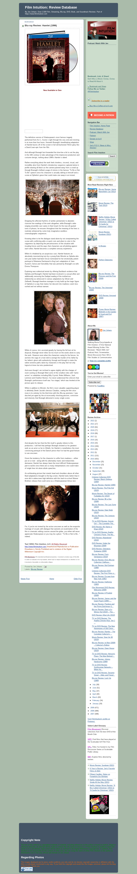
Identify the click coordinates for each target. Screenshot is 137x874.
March (95, 697)
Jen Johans (107, 330)
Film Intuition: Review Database (51, 7)
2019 (92, 430)
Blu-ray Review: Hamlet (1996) (41, 25)
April (94, 694)
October (95, 468)
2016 (92, 440)
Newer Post (25, 579)
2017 (92, 437)
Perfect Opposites (106, 260)
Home (52, 579)
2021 (92, 424)
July (94, 685)
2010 (92, 459)
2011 (92, 456)
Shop (92, 142)
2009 (92, 708)
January (95, 704)
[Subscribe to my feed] (89, 101)
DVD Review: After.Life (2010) (103, 615)
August (95, 474)
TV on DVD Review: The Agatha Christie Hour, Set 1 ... (103, 620)
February (96, 700)
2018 (92, 433)
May (94, 691)
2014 (92, 446)
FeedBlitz (101, 386)
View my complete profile (100, 361)
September (96, 471)
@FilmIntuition (93, 91)
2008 (92, 711)
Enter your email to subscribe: (99, 377)
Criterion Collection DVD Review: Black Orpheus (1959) (102, 479)
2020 (92, 427)
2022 (92, 421)
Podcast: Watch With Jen (100, 132)
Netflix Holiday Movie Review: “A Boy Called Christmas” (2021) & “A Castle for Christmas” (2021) (107, 221)
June (94, 688)
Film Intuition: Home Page (100, 126)
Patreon (93, 136)
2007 (92, 714)
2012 (92, 452)
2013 (92, 449)
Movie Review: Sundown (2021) (102, 765)
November (96, 465)
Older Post (78, 579)
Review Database (96, 129)
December (96, 462)
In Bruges (102, 246)
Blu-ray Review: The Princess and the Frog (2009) (107, 276)
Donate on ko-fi (96, 139)
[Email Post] (45, 567)
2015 (92, 443)
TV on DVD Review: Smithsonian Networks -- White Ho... (102, 667)
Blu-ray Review (37, 569)
